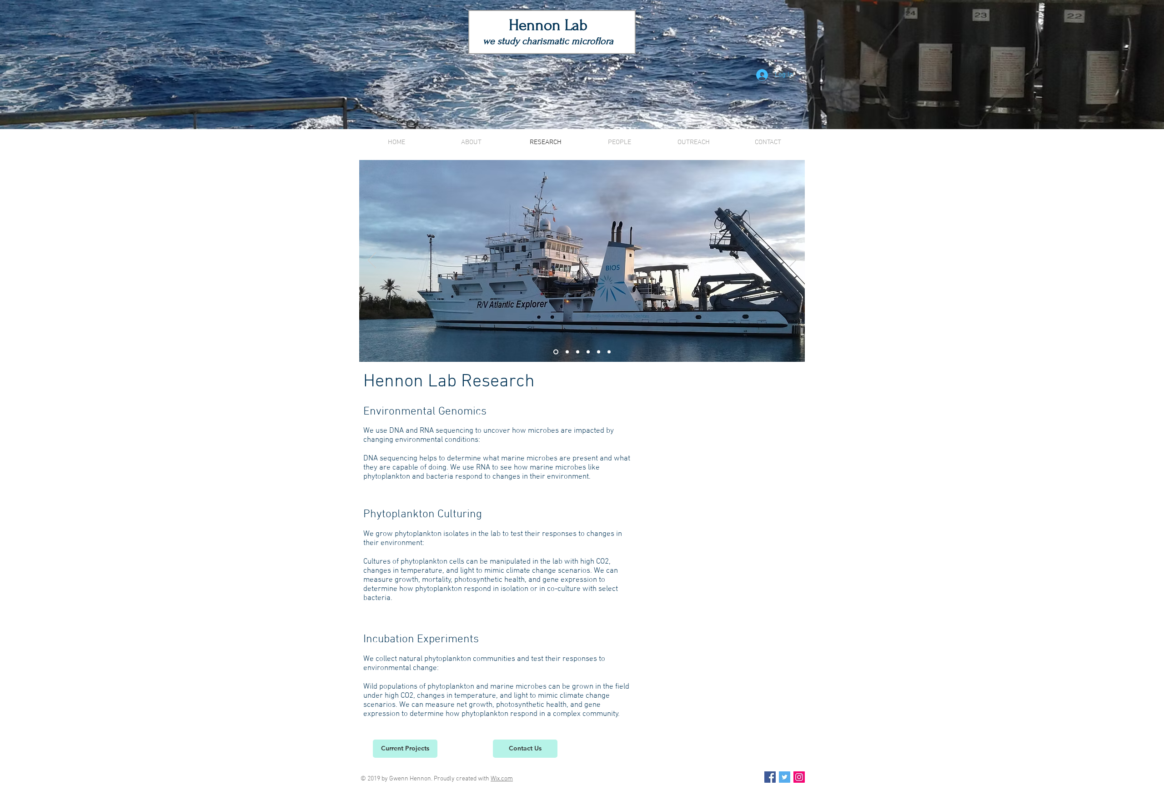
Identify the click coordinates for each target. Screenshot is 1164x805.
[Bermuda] (555, 352)
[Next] (792, 261)
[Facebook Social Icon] (770, 777)
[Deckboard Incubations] (567, 352)
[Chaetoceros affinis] (588, 352)
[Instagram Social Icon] (799, 777)
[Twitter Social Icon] (784, 777)
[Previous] (372, 261)
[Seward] (598, 352)
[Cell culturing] (609, 352)
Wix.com (502, 779)
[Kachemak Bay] (577, 352)
